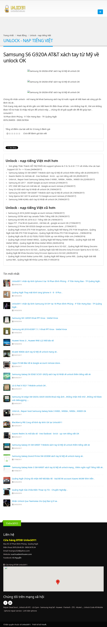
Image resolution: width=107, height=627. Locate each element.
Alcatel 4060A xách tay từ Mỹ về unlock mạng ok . (35, 351)
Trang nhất (8, 35)
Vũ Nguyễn (16, 558)
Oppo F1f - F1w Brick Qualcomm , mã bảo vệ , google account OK (38, 223)
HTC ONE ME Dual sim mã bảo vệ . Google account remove (36, 186)
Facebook (5, 603)
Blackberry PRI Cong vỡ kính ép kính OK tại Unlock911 (37, 422)
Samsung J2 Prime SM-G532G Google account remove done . (36, 226)
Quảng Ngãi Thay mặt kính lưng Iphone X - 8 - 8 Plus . (37, 292)
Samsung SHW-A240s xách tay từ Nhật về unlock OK (33, 199)
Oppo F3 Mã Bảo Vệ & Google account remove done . (36, 363)
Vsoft (44, 624)
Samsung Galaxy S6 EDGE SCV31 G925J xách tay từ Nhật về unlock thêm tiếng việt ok (51, 374)
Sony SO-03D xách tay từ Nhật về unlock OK (29, 189)
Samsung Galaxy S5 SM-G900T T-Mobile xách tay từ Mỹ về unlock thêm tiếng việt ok (48, 172)
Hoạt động (22, 35)
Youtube (10, 603)
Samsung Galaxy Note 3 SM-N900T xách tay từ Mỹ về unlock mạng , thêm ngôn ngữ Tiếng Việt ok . (58, 467)
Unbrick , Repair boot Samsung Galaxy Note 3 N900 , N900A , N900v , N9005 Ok (46, 179)
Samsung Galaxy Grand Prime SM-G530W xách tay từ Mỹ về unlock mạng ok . (48, 456)
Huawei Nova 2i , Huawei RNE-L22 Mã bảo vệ (33, 340)
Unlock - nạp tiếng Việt (40, 35)
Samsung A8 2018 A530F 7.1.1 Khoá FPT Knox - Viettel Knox (39, 329)
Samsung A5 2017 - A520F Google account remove (32, 182)
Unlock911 (26, 624)
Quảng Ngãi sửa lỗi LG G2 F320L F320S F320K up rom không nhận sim (40, 236)
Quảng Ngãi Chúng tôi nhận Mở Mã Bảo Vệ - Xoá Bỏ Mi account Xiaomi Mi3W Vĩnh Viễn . (53, 478)
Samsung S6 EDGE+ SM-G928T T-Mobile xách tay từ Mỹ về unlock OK (40, 192)
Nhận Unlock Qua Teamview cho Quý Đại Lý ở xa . (35, 501)
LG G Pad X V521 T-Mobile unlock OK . (29, 385)
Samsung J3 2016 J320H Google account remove (30, 213)
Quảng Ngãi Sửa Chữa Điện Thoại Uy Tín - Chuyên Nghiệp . (39, 490)
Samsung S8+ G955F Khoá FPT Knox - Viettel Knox (35, 318)
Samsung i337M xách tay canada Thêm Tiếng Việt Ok (33, 216)
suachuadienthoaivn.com (21, 554)
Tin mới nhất (11, 274)
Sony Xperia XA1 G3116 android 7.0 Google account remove (36, 196)
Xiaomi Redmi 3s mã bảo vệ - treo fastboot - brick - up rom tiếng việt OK (42, 176)
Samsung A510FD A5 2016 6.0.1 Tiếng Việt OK (29, 219)
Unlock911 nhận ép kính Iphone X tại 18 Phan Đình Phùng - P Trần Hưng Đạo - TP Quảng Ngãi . (56, 281)
